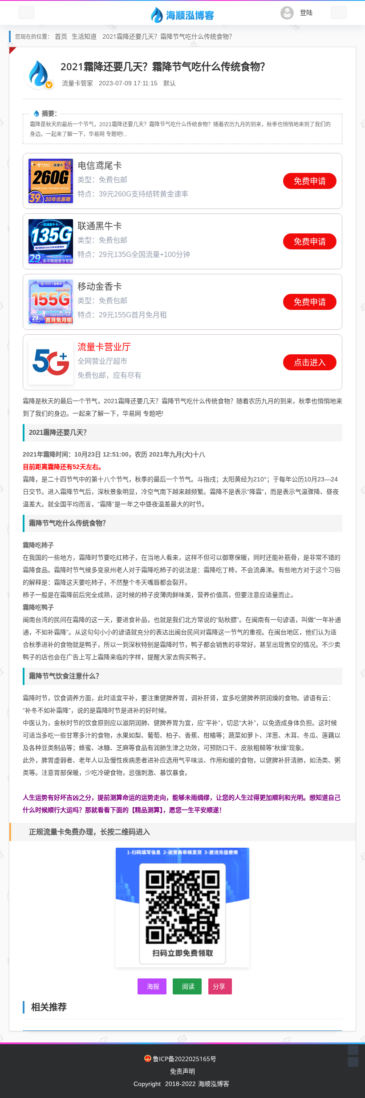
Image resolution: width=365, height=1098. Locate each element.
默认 (169, 83)
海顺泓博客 (213, 1083)
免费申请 (310, 181)
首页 (61, 36)
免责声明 (182, 1071)
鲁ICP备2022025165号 (184, 1058)
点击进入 (310, 362)
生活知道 (84, 36)
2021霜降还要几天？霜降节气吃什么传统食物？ (168, 36)
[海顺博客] (182, 14)
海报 (153, 986)
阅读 (188, 986)
